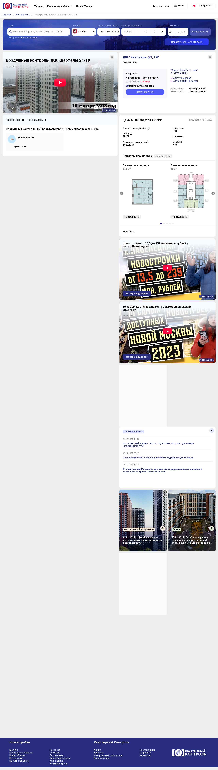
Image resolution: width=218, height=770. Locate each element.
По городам (15, 758)
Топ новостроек (58, 763)
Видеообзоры (101, 758)
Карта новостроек (60, 758)
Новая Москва (17, 755)
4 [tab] (170, 223)
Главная (7, 14)
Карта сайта (56, 760)
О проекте (145, 752)
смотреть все (163, 156)
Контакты (145, 755)
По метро (55, 752)
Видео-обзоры (23, 14)
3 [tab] (167, 223)
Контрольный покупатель (108, 755)
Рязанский (181, 72)
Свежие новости (133, 431)
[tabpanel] (143, 191)
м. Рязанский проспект (185, 80)
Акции (97, 750)
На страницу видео (137, 293)
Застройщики (147, 750)
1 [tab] (161, 223)
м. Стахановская (182, 78)
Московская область (21, 752)
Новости (98, 752)
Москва (175, 70)
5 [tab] (173, 223)
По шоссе (55, 750)
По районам (56, 755)
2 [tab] (164, 223)
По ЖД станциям (19, 760)
